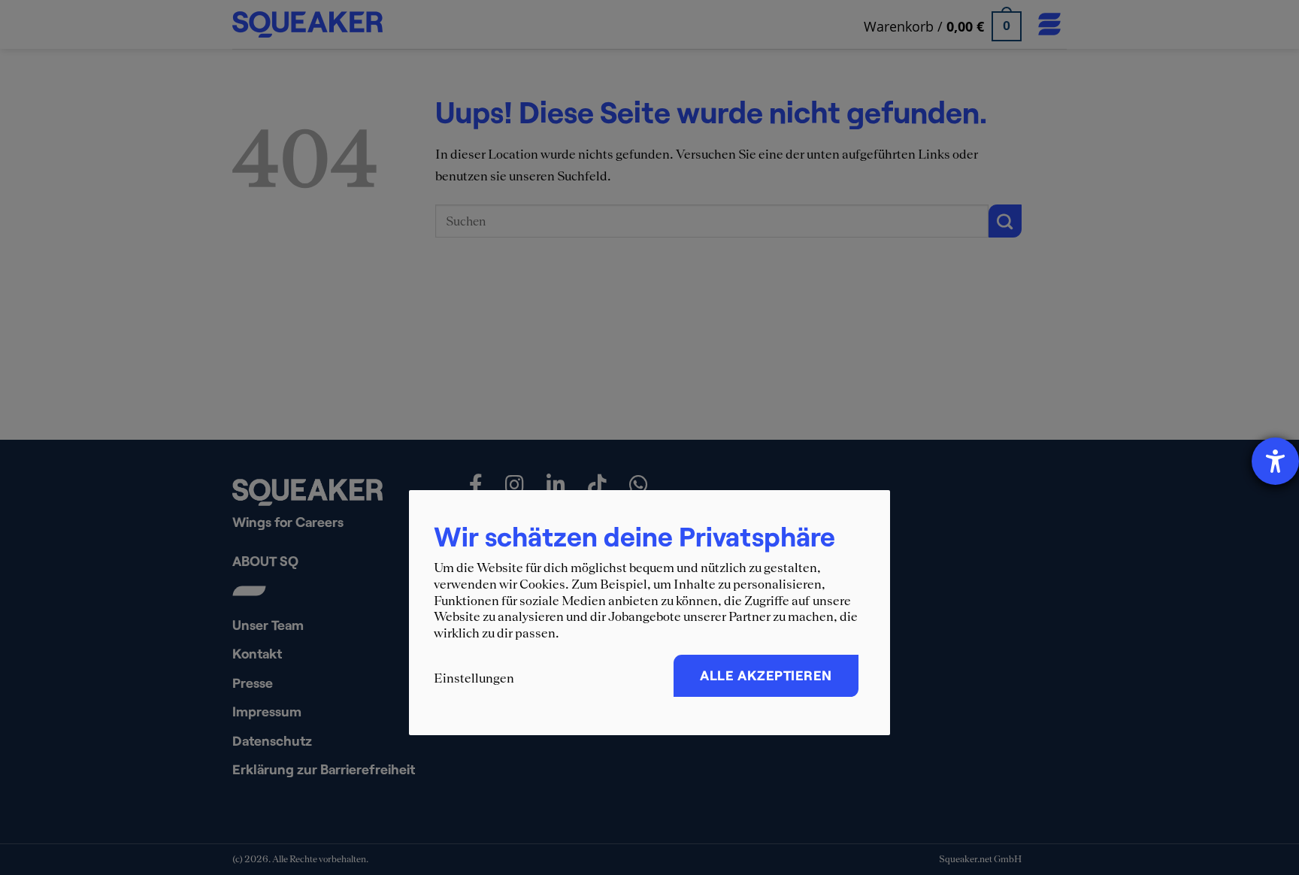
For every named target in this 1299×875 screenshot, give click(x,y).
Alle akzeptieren (766, 675)
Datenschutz (272, 740)
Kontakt (257, 653)
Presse (252, 682)
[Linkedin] (558, 485)
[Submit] (1005, 221)
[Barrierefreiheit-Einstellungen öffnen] (1275, 461)
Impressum (266, 711)
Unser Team (268, 624)
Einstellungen (474, 678)
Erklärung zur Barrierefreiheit (323, 769)
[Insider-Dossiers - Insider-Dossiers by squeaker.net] (307, 24)
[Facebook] (477, 485)
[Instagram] (516, 485)
